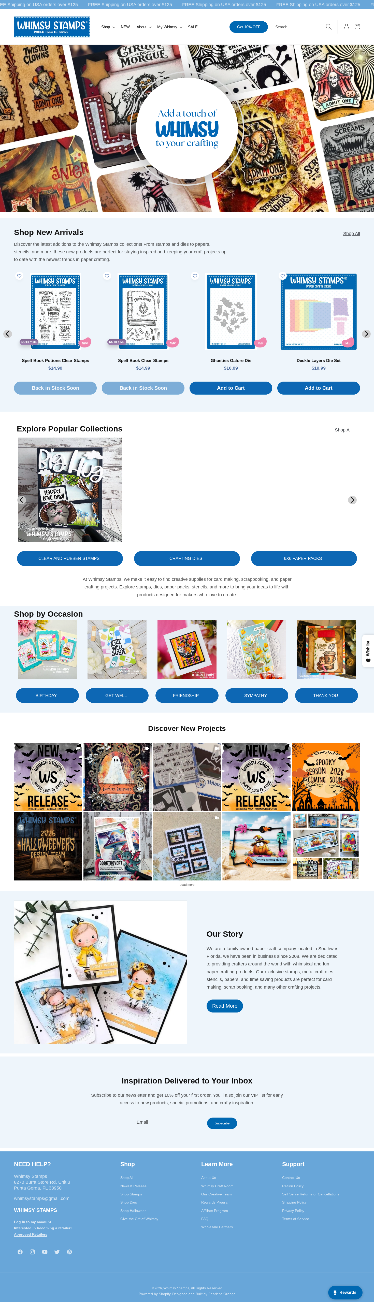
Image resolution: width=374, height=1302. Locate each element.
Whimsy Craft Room (217, 1186)
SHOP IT (117, 846)
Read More (224, 1006)
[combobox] (304, 27)
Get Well (116, 695)
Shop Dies (128, 1202)
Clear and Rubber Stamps (68, 558)
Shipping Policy (294, 1202)
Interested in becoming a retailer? (43, 1228)
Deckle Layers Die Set (319, 360)
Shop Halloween (133, 1210)
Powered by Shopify (155, 1294)
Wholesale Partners (217, 1227)
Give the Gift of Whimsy (139, 1219)
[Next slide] (366, 334)
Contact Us (291, 1178)
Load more (187, 885)
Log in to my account (32, 1222)
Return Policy (293, 1186)
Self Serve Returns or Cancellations (310, 1194)
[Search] (329, 27)
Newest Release (133, 1186)
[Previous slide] (7, 334)
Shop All (351, 233)
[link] (48, 777)
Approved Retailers (30, 1234)
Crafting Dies (185, 558)
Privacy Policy (293, 1210)
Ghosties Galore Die (231, 360)
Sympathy (255, 695)
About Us (208, 1178)
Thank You (325, 695)
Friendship (186, 695)
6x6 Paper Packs (303, 558)
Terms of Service (295, 1219)
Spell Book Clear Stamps (143, 360)
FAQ (204, 1219)
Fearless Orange (222, 1294)
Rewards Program (216, 1202)
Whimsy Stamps (176, 1288)
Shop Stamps (131, 1194)
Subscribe (222, 1123)
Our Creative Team (216, 1194)
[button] (108, 27)
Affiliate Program (214, 1210)
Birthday (46, 695)
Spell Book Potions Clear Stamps (55, 360)
